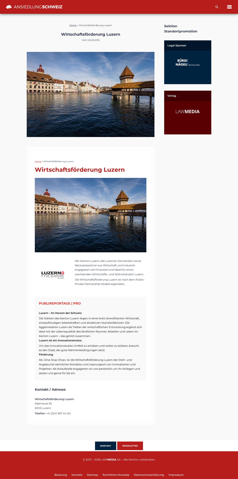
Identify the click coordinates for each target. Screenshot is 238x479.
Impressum (176, 474)
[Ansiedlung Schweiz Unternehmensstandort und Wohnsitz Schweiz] (34, 7)
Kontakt (105, 445)
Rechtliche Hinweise (116, 474)
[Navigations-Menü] (229, 6)
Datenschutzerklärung (149, 474)
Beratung (60, 474)
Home (72, 25)
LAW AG (111, 459)
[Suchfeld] (216, 7)
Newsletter (130, 445)
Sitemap (92, 474)
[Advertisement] (187, 189)
